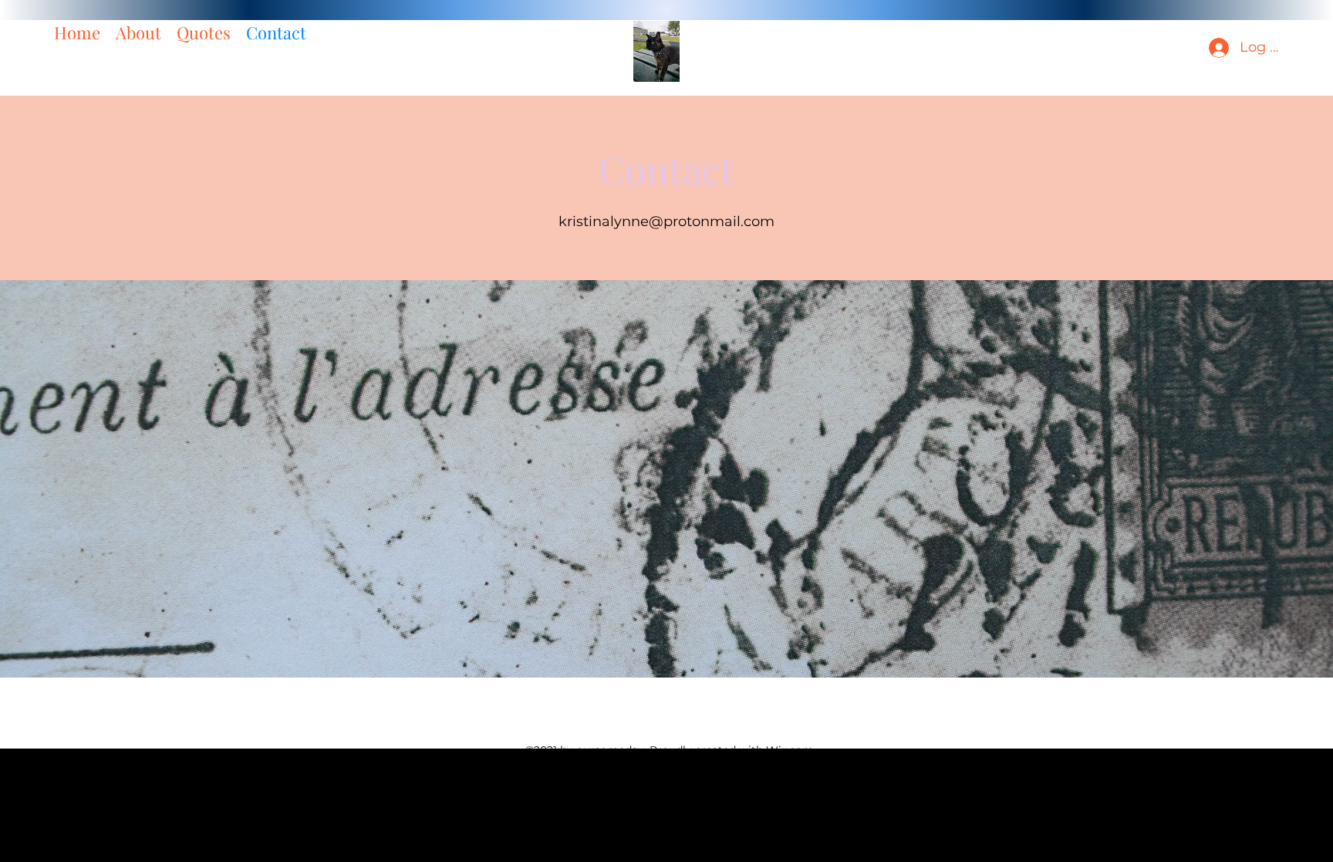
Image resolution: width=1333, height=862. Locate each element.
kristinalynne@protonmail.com (666, 221)
